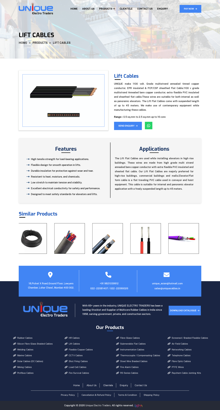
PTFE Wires (178, 367)
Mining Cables (24, 367)
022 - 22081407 (99, 288)
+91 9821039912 (109, 283)
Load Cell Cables (77, 367)
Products (105, 8)
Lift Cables (74, 343)
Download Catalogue (183, 310)
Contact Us (145, 8)
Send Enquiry (126, 126)
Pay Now (189, 9)
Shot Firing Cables (78, 361)
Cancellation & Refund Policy (96, 395)
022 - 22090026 (119, 288)
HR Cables (74, 338)
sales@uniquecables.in (167, 288)
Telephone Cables (181, 355)
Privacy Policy (68, 395)
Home (74, 8)
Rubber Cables (24, 338)
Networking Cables (182, 349)
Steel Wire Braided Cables (133, 361)
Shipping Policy (151, 395)
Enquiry (162, 8)
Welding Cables (25, 349)
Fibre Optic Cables (181, 361)
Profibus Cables (25, 373)
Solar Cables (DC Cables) (30, 361)
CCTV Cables (76, 355)
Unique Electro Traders (98, 405)
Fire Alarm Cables (129, 367)
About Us (88, 8)
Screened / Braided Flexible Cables (190, 338)
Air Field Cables (180, 343)
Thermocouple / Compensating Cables (140, 355)
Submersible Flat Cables (133, 343)
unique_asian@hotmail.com (167, 283)
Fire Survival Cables (79, 373)
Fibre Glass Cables (130, 338)
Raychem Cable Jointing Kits (186, 373)
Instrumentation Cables (132, 349)
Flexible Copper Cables (81, 349)
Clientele (126, 8)
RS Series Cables (129, 373)
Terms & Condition (127, 395)
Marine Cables (24, 355)
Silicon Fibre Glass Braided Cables (35, 343)
